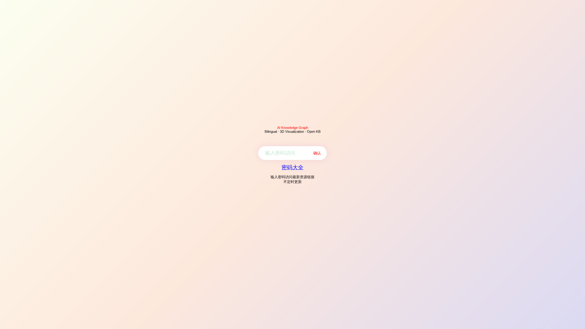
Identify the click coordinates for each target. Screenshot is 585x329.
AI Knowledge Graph (292, 128)
